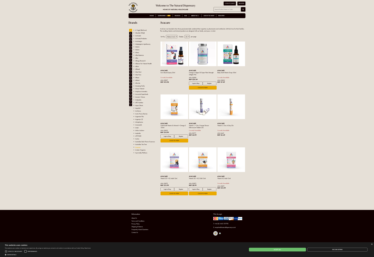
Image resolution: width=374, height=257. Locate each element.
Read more (88, 248)
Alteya (137, 77)
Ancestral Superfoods (141, 94)
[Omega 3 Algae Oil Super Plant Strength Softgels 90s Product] (202, 54)
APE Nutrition (139, 103)
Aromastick (138, 125)
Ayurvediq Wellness (141, 153)
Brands (177, 15)
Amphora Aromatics (141, 91)
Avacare (137, 147)
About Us (134, 218)
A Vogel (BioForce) (141, 30)
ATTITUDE (138, 136)
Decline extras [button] (337, 249)
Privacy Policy (135, 224)
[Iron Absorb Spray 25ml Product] (174, 54)
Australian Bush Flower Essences (145, 142)
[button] (48, 255)
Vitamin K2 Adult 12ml (224, 178)
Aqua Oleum (139, 105)
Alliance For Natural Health (143, 64)
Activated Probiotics (141, 38)
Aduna (137, 50)
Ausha (137, 139)
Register (241, 3)
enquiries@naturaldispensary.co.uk (225, 227)
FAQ (185, 15)
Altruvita (137, 83)
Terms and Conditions (137, 221)
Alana (137, 52)
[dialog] (187, 249)
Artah (137, 128)
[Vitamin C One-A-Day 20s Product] (231, 106)
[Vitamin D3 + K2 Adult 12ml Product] (174, 159)
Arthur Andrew (139, 130)
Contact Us (134, 232)
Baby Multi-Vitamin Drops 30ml (226, 72)
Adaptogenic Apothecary (142, 44)
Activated (138, 36)
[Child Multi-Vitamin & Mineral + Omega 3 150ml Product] (174, 106)
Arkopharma (139, 122)
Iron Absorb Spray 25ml (168, 72)
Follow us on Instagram (215, 233)
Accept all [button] (277, 249)
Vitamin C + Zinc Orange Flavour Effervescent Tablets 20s (199, 126)
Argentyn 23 (139, 119)
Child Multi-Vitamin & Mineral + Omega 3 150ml (173, 126)
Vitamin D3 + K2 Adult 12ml (169, 178)
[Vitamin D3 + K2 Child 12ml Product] (202, 159)
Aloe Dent (138, 72)
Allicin (137, 66)
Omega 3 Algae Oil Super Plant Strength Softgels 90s (201, 74)
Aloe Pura (138, 75)
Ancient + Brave (140, 97)
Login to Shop (230, 3)
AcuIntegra (138, 41)
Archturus (138, 111)
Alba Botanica (139, 55)
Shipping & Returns (137, 227)
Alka (136, 58)
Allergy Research (140, 61)
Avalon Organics (140, 150)
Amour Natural (139, 89)
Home (152, 15)
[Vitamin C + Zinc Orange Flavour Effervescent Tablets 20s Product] (202, 106)
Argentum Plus (139, 116)
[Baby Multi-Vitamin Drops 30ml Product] (231, 54)
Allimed (137, 69)
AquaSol (137, 108)
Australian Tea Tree (141, 144)
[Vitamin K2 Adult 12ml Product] (231, 159)
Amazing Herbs (140, 86)
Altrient (137, 80)
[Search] (243, 9)
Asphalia (138, 133)
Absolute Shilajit (140, 33)
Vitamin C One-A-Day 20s (225, 125)
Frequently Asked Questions (139, 229)
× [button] (372, 244)
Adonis (137, 47)
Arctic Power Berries (141, 114)
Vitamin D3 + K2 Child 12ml (197, 178)
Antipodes (138, 100)
